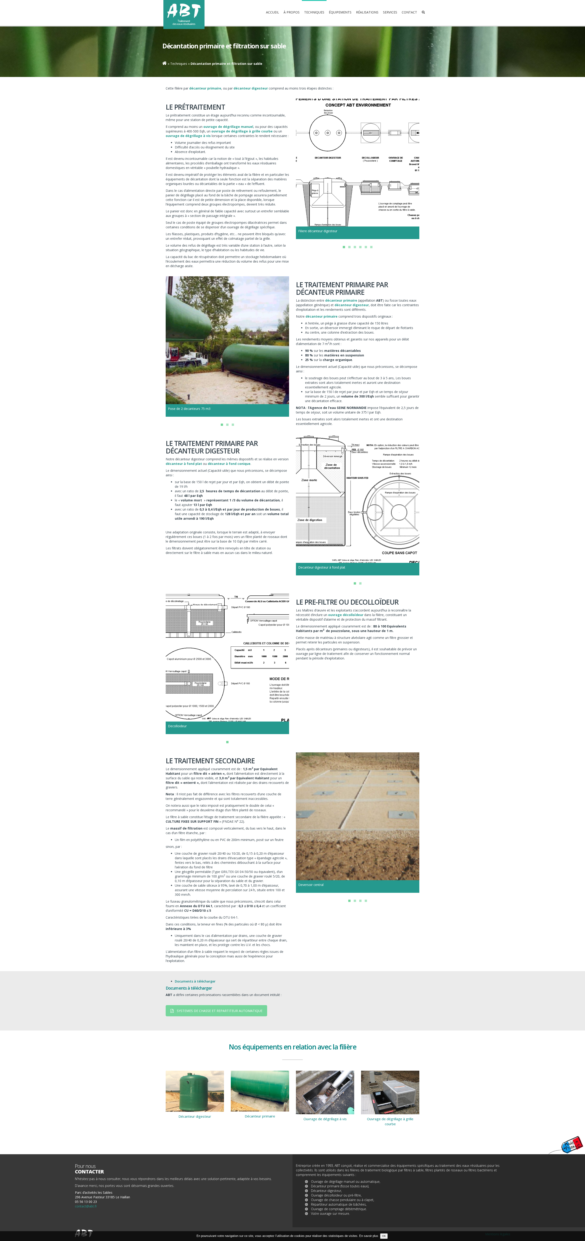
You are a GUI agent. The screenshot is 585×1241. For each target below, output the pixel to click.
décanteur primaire (341, 300)
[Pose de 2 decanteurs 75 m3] (227, 338)
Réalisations (367, 12)
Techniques (314, 12)
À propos (292, 12)
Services (390, 12)
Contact (409, 12)
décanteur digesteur (352, 305)
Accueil (272, 12)
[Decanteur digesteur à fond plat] (357, 497)
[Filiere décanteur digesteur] (357, 160)
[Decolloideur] (227, 655)
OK (384, 1236)
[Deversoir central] (357, 814)
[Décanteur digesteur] (195, 1091)
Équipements (340, 12)
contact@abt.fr (86, 1206)
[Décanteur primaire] (260, 1091)
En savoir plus (368, 1236)
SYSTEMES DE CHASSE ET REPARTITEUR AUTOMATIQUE (219, 1011)
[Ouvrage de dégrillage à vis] (325, 1092)
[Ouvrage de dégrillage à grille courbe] (390, 1092)
